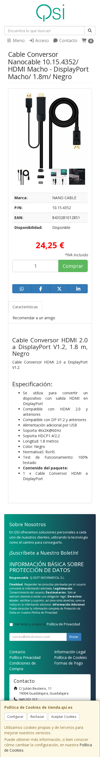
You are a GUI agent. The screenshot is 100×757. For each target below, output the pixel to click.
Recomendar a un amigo (34, 317)
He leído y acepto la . (48, 624)
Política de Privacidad (44, 612)
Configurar (15, 716)
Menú (18, 40)
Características (25, 306)
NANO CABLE (64, 197)
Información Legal (70, 651)
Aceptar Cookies (63, 716)
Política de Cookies (70, 657)
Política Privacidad (25, 657)
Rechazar (37, 716)
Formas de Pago (68, 663)
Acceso (41, 40)
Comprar (73, 266)
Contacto (67, 40)
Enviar (73, 636)
